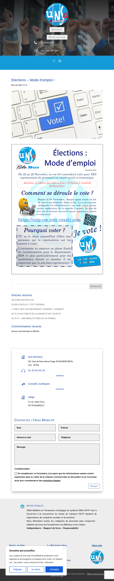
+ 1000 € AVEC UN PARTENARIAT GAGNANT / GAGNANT (37, 309)
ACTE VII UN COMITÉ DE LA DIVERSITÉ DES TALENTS (36, 314)
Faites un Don (17, 545)
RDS (26, 85)
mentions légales (51, 480)
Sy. (62, 576)
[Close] (63, 548)
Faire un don (57, 37)
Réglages (17, 569)
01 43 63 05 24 (47, 42)
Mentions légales (96, 574)
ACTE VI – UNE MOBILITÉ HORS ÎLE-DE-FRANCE (33, 318)
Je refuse (35, 569)
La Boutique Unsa (57, 545)
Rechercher (96, 286)
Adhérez (57, 29)
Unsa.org (97, 545)
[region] (36, 560)
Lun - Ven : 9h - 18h (49, 51)
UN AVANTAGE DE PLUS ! (22, 300)
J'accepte (54, 569)
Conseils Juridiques (39, 383)
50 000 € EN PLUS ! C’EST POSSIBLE (28, 304)
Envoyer (94, 486)
